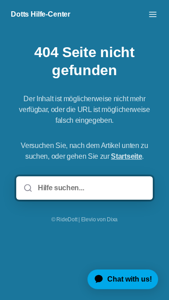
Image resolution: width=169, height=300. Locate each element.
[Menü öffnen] (153, 14)
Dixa (112, 219)
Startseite (126, 156)
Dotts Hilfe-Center (40, 14)
